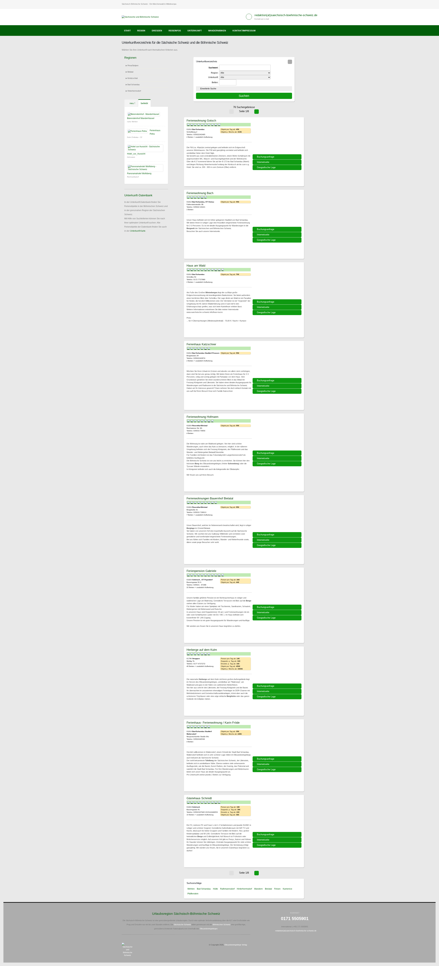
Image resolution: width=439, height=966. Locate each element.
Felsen (277, 889)
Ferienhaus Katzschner (201, 344)
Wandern (258, 889)
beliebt (144, 103)
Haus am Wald (196, 265)
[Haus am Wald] (277, 282)
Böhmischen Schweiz (221, 924)
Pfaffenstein (192, 893)
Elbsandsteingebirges (209, 929)
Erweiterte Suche (208, 88)
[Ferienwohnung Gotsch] (277, 137)
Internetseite (263, 162)
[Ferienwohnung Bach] (277, 209)
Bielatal (130, 72)
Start (127, 30)
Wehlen (191, 889)
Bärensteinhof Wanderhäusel (140, 118)
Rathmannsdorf (227, 889)
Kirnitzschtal (132, 78)
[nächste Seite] (256, 111)
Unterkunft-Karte (137, 231)
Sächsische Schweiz (182, 924)
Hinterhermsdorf (134, 91)
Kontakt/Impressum (244, 30)
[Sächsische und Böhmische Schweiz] (141, 17)
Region (141, 30)
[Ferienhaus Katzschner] (277, 361)
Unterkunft (194, 30)
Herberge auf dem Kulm (202, 649)
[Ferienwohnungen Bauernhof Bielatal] (277, 515)
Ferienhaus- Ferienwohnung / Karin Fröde (213, 722)
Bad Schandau (133, 84)
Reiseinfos (175, 30)
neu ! (132, 103)
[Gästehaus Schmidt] (277, 814)
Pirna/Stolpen (132, 65)
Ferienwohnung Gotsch (201, 120)
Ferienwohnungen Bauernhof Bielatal (210, 498)
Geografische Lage (266, 167)
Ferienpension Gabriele (201, 571)
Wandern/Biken (217, 30)
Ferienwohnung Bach (200, 193)
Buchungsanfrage (265, 156)
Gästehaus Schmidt (199, 798)
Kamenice (287, 889)
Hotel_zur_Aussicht (136, 154)
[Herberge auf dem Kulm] (277, 666)
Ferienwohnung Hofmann (202, 416)
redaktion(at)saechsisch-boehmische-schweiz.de (285, 15)
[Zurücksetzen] (290, 62)
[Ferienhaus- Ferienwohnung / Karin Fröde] (277, 739)
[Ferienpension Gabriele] (277, 587)
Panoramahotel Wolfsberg (139, 173)
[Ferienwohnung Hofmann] (277, 433)
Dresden (157, 30)
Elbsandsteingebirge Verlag (235, 945)
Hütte (215, 889)
